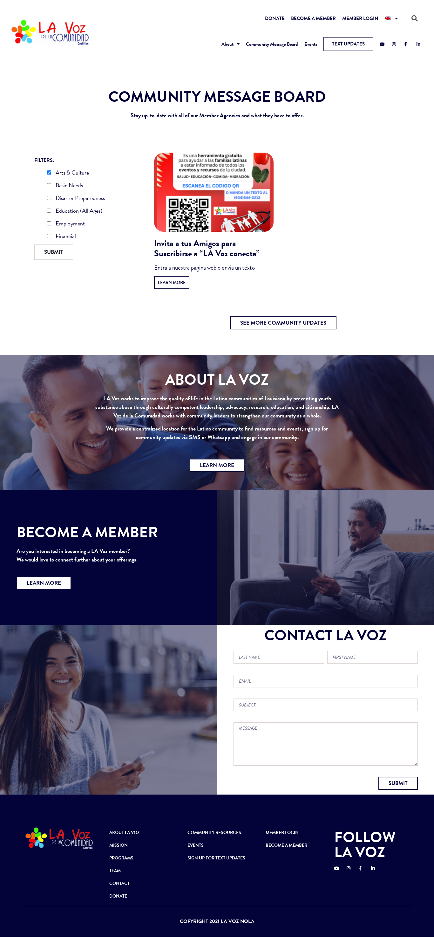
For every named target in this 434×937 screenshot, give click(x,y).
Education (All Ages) (78, 211)
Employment (69, 224)
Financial (65, 236)
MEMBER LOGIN (360, 18)
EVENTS (195, 845)
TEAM (115, 870)
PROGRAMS (121, 858)
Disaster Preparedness (79, 198)
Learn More (172, 282)
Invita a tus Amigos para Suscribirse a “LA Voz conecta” (207, 248)
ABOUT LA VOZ (124, 832)
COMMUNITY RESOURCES (214, 832)
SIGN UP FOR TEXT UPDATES (216, 858)
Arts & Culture (71, 173)
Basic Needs (68, 186)
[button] (348, 44)
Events (310, 44)
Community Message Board (272, 44)
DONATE (275, 18)
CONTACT (119, 883)
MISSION (118, 845)
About (227, 44)
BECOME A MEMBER (313, 18)
